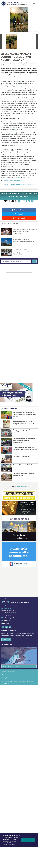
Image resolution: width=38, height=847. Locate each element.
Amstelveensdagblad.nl (14, 3)
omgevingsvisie (19, 180)
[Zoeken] (34, 261)
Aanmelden (6, 640)
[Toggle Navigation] (34, 3)
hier (15, 129)
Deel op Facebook (20, 210)
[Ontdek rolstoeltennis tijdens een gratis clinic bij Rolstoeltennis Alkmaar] (6, 450)
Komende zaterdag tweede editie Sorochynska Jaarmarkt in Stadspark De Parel (24, 414)
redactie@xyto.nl (9, 618)
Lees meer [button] (11, 844)
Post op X (20, 214)
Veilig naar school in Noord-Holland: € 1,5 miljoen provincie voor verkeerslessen (24, 440)
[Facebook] (3, 627)
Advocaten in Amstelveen (21, 456)
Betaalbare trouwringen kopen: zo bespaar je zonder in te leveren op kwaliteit (23, 423)
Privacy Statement (7, 678)
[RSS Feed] (10, 627)
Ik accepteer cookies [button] (28, 840)
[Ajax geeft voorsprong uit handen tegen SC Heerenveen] (6, 433)
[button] (1, 41)
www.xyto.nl (7, 620)
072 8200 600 (8, 615)
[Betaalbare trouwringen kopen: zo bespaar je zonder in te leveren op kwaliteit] (6, 424)
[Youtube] (6, 627)
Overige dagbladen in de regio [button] (11, 666)
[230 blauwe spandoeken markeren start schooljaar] (6, 477)
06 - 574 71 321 (26, 201)
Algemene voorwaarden (8, 671)
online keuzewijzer (25, 87)
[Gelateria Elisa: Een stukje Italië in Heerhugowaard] (6, 468)
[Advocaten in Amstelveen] (6, 459)
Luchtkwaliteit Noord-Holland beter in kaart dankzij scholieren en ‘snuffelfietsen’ (25, 231)
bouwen (11, 180)
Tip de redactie (20, 218)
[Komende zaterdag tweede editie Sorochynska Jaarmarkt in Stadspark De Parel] (6, 415)
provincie (5, 180)
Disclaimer (4, 674)
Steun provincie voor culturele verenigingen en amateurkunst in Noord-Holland (23, 252)
